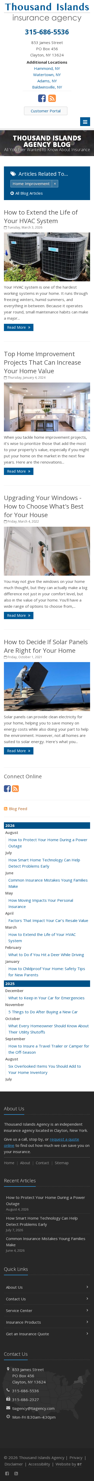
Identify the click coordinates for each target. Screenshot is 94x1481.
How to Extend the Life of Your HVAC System (41, 216)
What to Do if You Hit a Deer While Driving (46, 954)
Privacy (76, 1457)
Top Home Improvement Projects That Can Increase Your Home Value (42, 362)
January (12, 961)
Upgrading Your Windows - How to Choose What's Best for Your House (44, 506)
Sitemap (62, 1162)
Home (9, 1162)
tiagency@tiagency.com (33, 1408)
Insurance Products (23, 1322)
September (15, 1038)
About (25, 1162)
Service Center (19, 1310)
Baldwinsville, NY (47, 87)
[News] (52, 98)
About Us (14, 1287)
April (9, 913)
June (9, 872)
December (14, 990)
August (11, 832)
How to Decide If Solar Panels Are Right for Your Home (46, 646)
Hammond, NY (47, 68)
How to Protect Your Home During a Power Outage (45, 1203)
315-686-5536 (25, 1390)
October (12, 1018)
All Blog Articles (29, 193)
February (13, 947)
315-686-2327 (25, 1399)
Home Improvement (31, 183)
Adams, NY (47, 80)
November (14, 1004)
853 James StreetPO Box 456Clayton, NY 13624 (29, 1375)
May (9, 893)
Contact (42, 1162)
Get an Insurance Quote (27, 1333)
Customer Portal (46, 110)
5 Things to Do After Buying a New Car (43, 1011)
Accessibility (39, 1464)
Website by (69, 1464)
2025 (10, 983)
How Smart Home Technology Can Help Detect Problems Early (42, 1223)
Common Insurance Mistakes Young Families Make (45, 1244)
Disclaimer (13, 1464)
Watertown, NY (47, 74)
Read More (17, 327)
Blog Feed (18, 808)
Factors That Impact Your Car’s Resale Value (48, 920)
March (11, 927)
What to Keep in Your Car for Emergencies (46, 997)
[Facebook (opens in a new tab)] (42, 98)
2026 (10, 825)
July (8, 852)
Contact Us (16, 1298)
